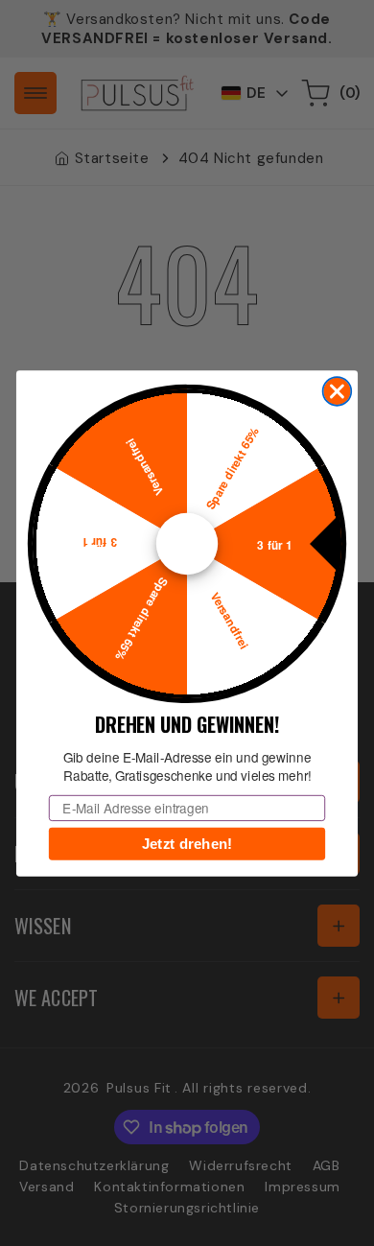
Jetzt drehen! (187, 843)
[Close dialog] (337, 391)
